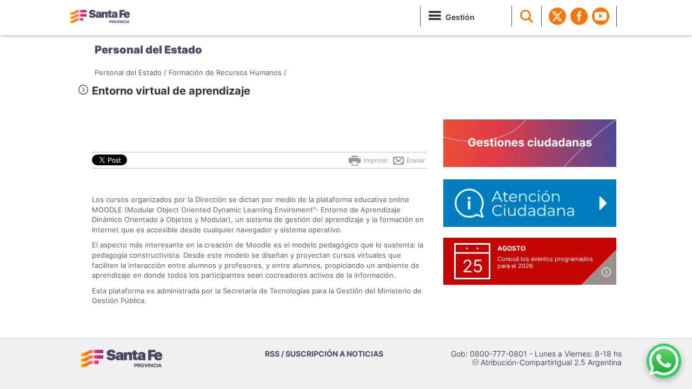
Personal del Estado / (131, 72)
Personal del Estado (148, 49)
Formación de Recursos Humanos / (228, 72)
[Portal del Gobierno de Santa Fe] (100, 16)
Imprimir (375, 160)
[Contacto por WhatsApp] (664, 361)
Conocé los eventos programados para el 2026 (545, 262)
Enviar (415, 160)
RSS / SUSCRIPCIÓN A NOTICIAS (324, 353)
